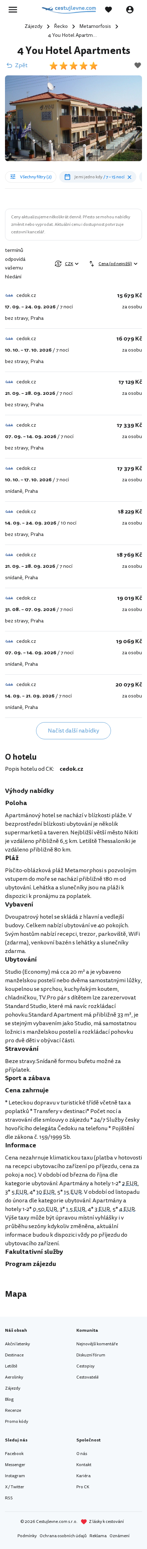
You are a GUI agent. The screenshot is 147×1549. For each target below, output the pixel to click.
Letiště (11, 1366)
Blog (9, 1399)
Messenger (15, 1465)
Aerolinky (14, 1377)
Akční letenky (17, 1344)
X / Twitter (14, 1487)
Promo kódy (16, 1422)
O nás (81, 1454)
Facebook (14, 1454)
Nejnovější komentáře (97, 1344)
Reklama (98, 1536)
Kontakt (83, 1465)
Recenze (13, 1410)
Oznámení (120, 1536)
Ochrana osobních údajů (63, 1536)
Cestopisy (85, 1366)
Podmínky (27, 1536)
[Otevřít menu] (15, 10)
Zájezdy (12, 1388)
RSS (9, 1498)
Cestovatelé (87, 1377)
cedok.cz (71, 769)
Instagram (15, 1476)
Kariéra (83, 1476)
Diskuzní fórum (90, 1355)
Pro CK (82, 1487)
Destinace (14, 1355)
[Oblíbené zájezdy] (112, 10)
